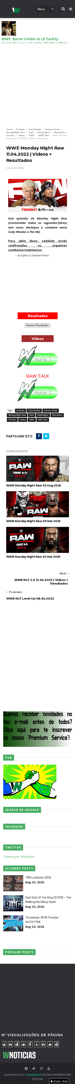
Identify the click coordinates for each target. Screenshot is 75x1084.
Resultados (59, 132)
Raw (31, 132)
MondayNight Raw (15, 132)
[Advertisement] (37, 82)
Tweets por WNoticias (18, 856)
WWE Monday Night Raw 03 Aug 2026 (33, 485)
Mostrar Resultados (37, 325)
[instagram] (41, 1068)
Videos (21, 135)
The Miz (10, 135)
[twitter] (33, 1068)
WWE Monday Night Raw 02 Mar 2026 (33, 557)
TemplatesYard (33, 1074)
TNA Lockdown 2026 (38, 877)
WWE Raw (43, 135)
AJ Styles (20, 129)
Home (9, 129)
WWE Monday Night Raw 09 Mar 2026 (33, 521)
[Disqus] (37, 655)
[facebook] (26, 1068)
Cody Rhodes (34, 129)
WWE (31, 135)
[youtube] (48, 1068)
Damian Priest (52, 129)
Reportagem (43, 132)
